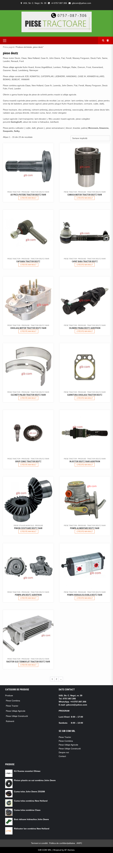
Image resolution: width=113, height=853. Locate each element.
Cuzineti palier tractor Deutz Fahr (28, 395)
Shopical (57, 850)
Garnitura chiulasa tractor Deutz (84, 395)
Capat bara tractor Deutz (85, 261)
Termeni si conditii (39, 843)
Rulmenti (10, 721)
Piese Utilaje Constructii (17, 716)
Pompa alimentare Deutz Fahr (84, 528)
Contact (62, 756)
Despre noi (64, 752)
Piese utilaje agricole (12, 67)
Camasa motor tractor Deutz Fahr (84, 195)
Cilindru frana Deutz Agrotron (84, 328)
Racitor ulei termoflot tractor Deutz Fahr (28, 661)
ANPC (79, 843)
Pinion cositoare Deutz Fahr (28, 528)
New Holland (34, 58)
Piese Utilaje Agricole (24, 525)
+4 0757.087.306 (59, 3)
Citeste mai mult (28, 198)
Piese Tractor (13, 192)
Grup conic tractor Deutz (28, 461)
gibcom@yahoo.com (81, 3)
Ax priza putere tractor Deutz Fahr (28, 195)
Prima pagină (8, 47)
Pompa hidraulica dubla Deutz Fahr (84, 595)
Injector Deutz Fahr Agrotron (84, 461)
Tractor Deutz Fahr (40, 192)
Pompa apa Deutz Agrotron (28, 595)
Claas (27, 85)
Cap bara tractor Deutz (28, 261)
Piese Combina (13, 700)
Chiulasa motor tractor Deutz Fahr (28, 328)
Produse (25, 192)
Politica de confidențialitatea (62, 843)
